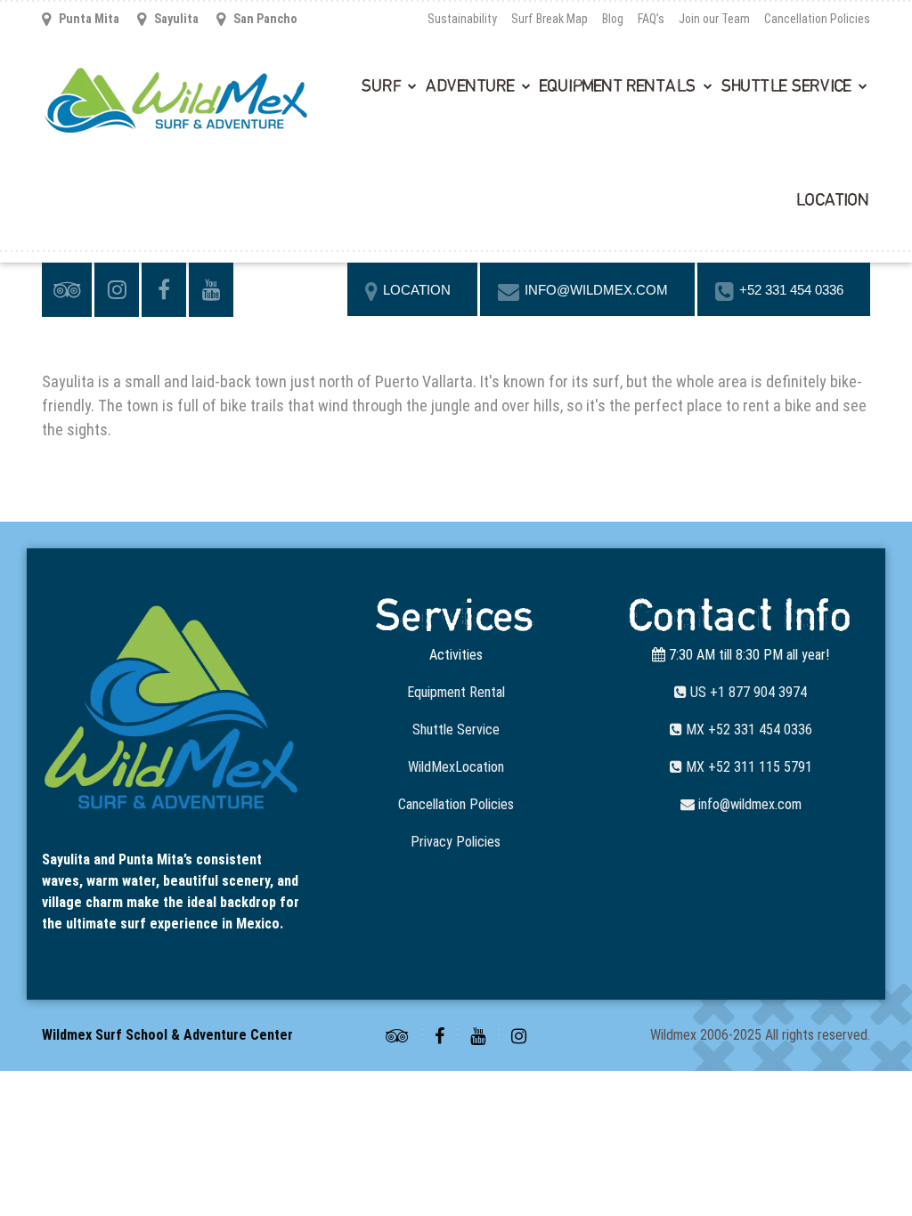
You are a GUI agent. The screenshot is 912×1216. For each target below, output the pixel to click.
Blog (612, 19)
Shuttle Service (786, 86)
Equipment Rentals (618, 86)
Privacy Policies (456, 841)
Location (832, 200)
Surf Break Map (549, 19)
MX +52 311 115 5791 (747, 766)
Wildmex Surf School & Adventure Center (167, 1034)
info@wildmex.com (748, 804)
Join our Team (714, 19)
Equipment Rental (456, 692)
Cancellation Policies (817, 19)
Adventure (470, 86)
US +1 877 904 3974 (747, 692)
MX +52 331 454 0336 (747, 729)
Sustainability (462, 19)
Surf (381, 86)
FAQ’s (651, 19)
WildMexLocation (456, 766)
